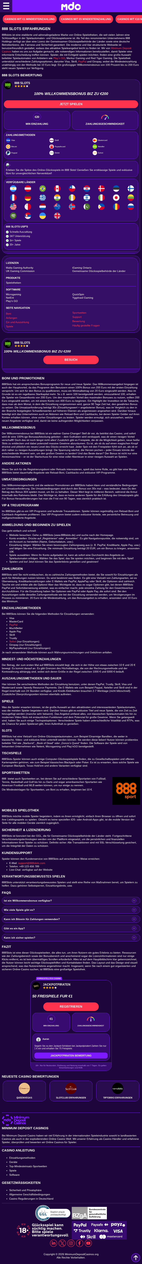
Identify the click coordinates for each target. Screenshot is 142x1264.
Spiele (9, 326)
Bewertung (78, 321)
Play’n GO (59, 58)
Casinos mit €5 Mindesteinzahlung (86, 19)
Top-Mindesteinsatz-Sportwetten (28, 1166)
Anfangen (11, 317)
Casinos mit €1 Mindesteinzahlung (30, 19)
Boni (8, 313)
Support (77, 316)
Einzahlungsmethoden (22, 1157)
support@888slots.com (31, 863)
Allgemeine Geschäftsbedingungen (29, 1194)
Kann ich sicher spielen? (19, 937)
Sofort (12, 641)
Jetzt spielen (71, 104)
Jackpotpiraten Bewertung (71, 1055)
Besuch (71, 359)
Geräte (13, 1162)
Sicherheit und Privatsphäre (25, 1190)
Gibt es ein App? (14, 928)
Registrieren (71, 1006)
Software (14, 1174)
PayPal (82, 61)
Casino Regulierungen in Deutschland (31, 1198)
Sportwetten (79, 312)
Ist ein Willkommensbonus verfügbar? (28, 900)
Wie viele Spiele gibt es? (19, 909)
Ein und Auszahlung (17, 322)
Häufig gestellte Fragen (86, 325)
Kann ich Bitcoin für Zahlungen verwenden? (32, 919)
